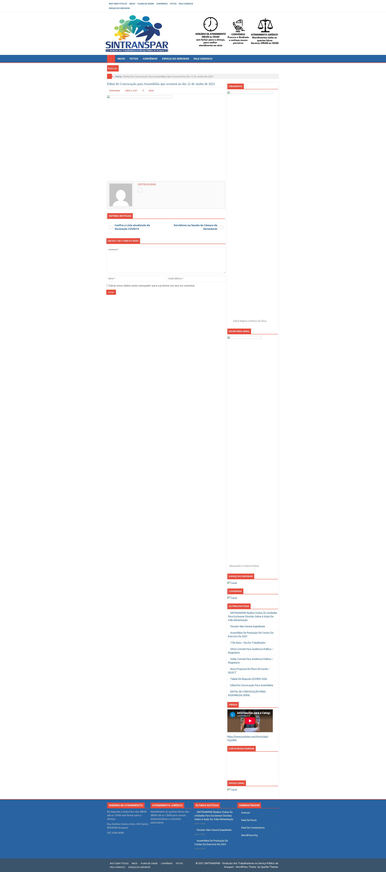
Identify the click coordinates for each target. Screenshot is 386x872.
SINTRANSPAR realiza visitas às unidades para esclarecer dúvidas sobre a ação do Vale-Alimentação (252, 616)
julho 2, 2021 (131, 90)
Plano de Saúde (146, 4)
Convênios (162, 4)
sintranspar (114, 90)
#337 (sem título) (118, 4)
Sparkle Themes (269, 867)
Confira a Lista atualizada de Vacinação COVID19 (132, 227)
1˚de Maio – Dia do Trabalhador (248, 642)
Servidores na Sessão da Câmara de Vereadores (195, 227)
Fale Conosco (186, 4)
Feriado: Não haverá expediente (247, 626)
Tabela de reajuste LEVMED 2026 (248, 679)
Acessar (245, 812)
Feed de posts (249, 820)
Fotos (173, 4)
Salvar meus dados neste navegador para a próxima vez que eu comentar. (152, 285)
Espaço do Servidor (119, 8)
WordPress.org (249, 835)
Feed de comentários (253, 827)
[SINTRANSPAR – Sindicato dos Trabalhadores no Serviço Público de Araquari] (111, 58)
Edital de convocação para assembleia (251, 685)
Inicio (132, 4)
